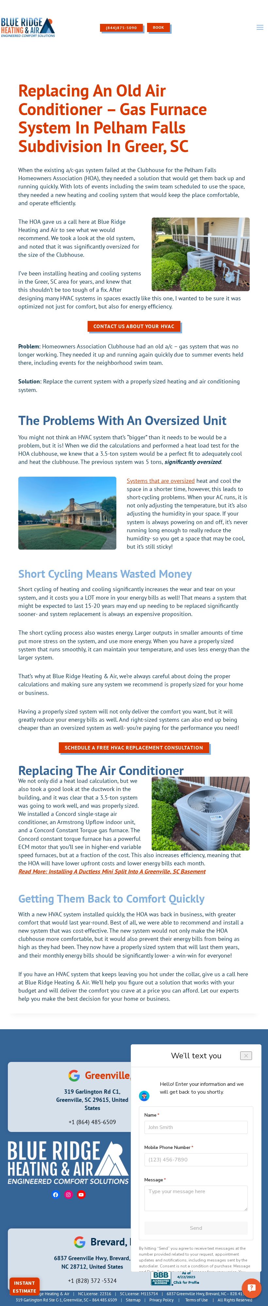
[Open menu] (260, 27)
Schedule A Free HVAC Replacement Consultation (134, 747)
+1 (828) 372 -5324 (92, 1280)
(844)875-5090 (121, 27)
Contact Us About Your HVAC (134, 326)
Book (158, 27)
